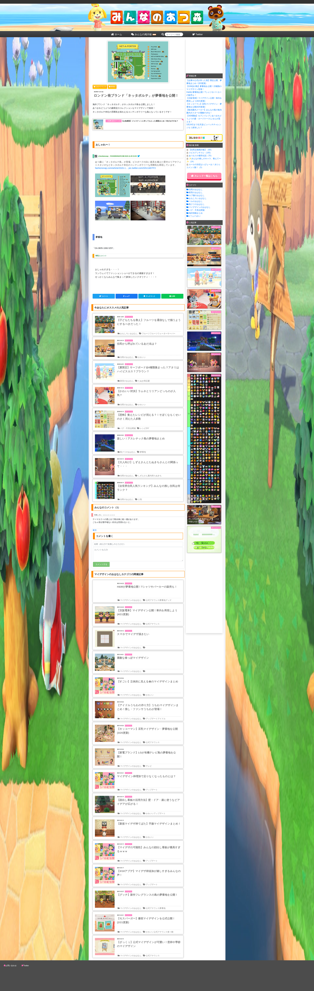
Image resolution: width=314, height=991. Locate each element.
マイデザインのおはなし (131, 600)
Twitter (26, 965)
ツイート (105, 296)
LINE (173, 296)
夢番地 (143, 452)
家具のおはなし (127, 381)
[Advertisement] (204, 55)
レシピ (143, 428)
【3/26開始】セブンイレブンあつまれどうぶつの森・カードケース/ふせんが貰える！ (204, 119)
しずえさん (143, 476)
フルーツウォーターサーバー (162, 333)
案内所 (151, 476)
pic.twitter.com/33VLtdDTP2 (142, 168)
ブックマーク (150, 296)
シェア (127, 296)
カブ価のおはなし (197, 195)
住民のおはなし (127, 357)
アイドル (161, 719)
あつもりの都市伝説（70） (201, 156)
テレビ (149, 766)
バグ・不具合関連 (128, 428)
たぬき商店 (143, 381)
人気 (140, 499)
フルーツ (146, 333)
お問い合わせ (11, 965)
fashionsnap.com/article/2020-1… (111, 168)
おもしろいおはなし (129, 333)
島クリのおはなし (128, 452)
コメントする (101, 564)
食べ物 (170, 932)
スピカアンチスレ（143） (200, 153)
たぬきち (158, 476)
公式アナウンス (153, 600)
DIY (147, 428)
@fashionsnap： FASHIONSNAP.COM (111, 156)
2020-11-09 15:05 (131, 156)
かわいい (142, 357)
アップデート (152, 719)
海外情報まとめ (196, 213)
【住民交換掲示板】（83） (201, 150)
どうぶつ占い (195, 216)
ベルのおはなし (196, 201)
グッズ (168, 600)
